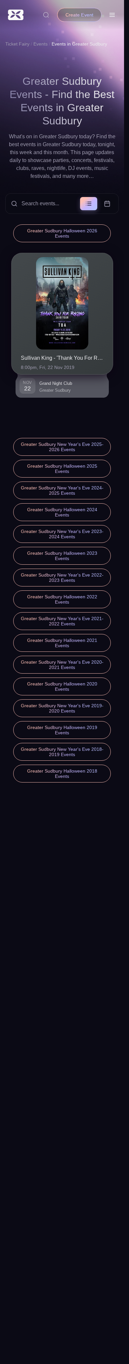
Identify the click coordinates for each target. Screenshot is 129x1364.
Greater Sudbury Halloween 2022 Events (62, 599)
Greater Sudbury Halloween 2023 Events (62, 555)
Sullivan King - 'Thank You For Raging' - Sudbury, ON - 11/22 (62, 358)
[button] (62, 203)
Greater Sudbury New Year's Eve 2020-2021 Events (62, 664)
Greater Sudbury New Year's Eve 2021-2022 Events (62, 621)
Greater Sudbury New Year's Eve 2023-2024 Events (62, 534)
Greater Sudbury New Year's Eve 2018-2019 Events (62, 752)
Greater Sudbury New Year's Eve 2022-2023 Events (62, 577)
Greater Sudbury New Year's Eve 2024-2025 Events (62, 490)
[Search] (46, 14)
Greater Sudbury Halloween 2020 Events (62, 686)
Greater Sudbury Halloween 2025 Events (62, 468)
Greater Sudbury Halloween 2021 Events (62, 643)
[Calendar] (107, 203)
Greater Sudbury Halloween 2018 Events (62, 773)
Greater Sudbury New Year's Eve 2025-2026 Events (62, 447)
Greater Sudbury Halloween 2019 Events (62, 730)
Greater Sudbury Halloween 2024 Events (62, 512)
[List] (88, 203)
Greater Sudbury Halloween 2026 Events (62, 233)
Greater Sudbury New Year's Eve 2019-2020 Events (62, 708)
